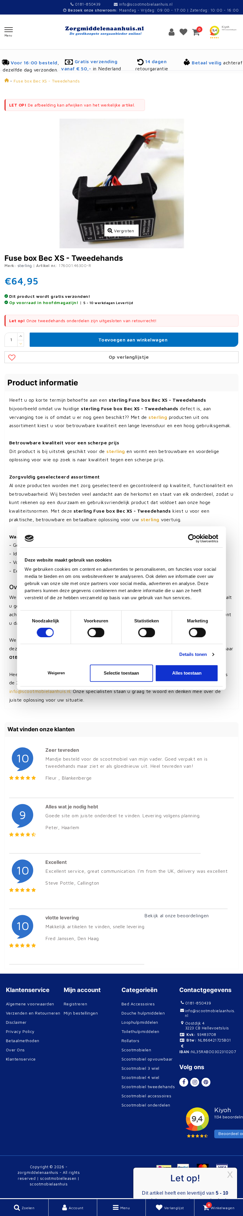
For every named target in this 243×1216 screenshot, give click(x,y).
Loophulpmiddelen (140, 1022)
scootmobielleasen (58, 1178)
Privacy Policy (20, 1031)
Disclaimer (16, 1022)
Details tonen (193, 654)
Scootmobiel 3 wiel (140, 1068)
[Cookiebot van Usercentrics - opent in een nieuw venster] (192, 538)
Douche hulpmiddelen (143, 1012)
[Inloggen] (172, 32)
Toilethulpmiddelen (140, 1031)
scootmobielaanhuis (49, 1184)
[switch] (96, 632)
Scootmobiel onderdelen (146, 1104)
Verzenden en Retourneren (33, 1012)
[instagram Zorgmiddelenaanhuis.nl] (194, 1082)
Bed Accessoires (138, 1003)
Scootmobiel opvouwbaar (147, 1058)
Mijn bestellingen (81, 1012)
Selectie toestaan (121, 672)
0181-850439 (87, 4)
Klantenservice (21, 1058)
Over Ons (15, 1049)
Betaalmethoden (22, 1040)
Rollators (130, 1040)
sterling (24, 265)
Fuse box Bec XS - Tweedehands (47, 80)
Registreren (75, 1003)
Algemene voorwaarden (30, 1003)
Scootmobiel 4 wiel (140, 1077)
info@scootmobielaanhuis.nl (145, 4)
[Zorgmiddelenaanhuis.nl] (121, 31)
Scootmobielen (136, 1049)
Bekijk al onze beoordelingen (176, 915)
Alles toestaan (187, 672)
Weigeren (56, 673)
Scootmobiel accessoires (146, 1095)
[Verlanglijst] (183, 32)
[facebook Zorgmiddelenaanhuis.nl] (183, 1082)
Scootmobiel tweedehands (148, 1086)
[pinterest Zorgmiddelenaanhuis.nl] (206, 1082)
